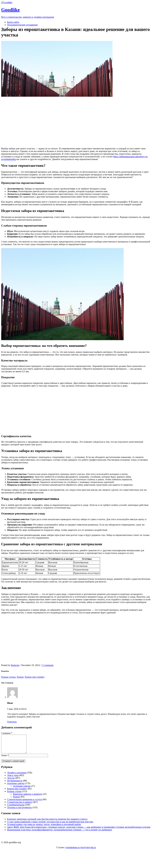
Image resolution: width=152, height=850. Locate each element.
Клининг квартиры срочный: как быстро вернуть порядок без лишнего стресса (47, 819)
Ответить (12, 721)
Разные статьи (8, 677)
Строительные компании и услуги (24, 799)
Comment (5, 733)
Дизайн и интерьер (16, 772)
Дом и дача (12, 775)
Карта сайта (13, 22)
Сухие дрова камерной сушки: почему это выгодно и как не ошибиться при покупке (50, 821)
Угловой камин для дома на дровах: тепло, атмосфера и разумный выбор (44, 824)
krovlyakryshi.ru (88, 847)
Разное (20, 677)
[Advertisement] (57, 122)
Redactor (15, 665)
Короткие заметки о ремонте (27, 794)
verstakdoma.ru (72, 847)
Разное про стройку (35, 677)
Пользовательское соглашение (22, 24)
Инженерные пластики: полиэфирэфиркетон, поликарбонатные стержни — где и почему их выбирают (59, 829)
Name (4, 755)
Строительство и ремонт (19, 802)
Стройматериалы (15, 804)
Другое (10, 778)
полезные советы (15, 783)
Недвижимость (14, 780)
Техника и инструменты (19, 807)
